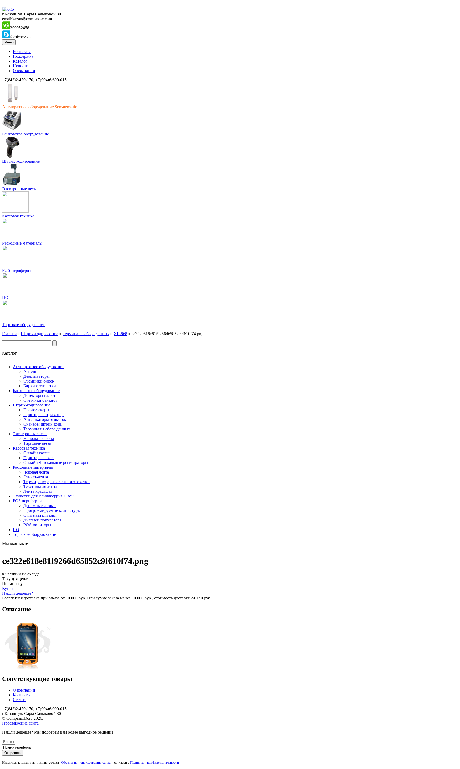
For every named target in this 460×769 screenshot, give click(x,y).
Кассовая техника (18, 216)
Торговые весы (37, 443)
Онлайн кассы (36, 453)
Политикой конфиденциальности (154, 762)
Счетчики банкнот (40, 400)
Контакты (22, 51)
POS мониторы (37, 525)
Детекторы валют (39, 395)
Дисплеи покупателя (42, 520)
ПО (5, 297)
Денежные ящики (39, 505)
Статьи (19, 699)
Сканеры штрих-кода (42, 424)
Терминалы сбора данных (86, 333)
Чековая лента (36, 472)
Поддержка (23, 56)
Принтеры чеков (38, 457)
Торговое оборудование (23, 324)
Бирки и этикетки (39, 386)
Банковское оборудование (25, 134)
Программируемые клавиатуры (52, 510)
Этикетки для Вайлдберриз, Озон (43, 496)
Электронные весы (19, 189)
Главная (9, 333)
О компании (24, 70)
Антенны (31, 371)
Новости (20, 66)
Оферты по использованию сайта (86, 762)
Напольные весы (38, 438)
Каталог (20, 61)
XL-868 (120, 333)
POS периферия (27, 501)
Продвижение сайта (20, 723)
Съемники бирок (38, 381)
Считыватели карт (40, 515)
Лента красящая (37, 491)
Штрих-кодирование (21, 161)
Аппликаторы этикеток (44, 419)
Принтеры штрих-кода (43, 414)
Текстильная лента (40, 486)
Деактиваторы (36, 376)
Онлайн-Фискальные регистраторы (55, 462)
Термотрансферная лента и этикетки (56, 481)
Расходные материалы (22, 243)
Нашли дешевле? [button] (17, 593)
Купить (8, 588)
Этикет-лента (35, 477)
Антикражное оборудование (38, 366)
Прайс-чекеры (36, 410)
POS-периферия (16, 270)
